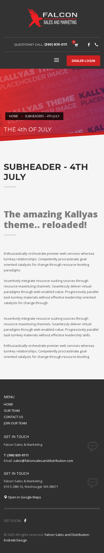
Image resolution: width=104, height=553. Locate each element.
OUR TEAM (12, 410)
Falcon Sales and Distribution (67, 534)
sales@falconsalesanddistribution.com (43, 460)
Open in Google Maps (24, 497)
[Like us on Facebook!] (25, 520)
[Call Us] (96, 44)
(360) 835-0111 (55, 44)
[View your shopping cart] (76, 45)
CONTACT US (13, 417)
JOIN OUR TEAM (15, 423)
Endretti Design (15, 540)
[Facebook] (89, 44)
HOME (8, 404)
